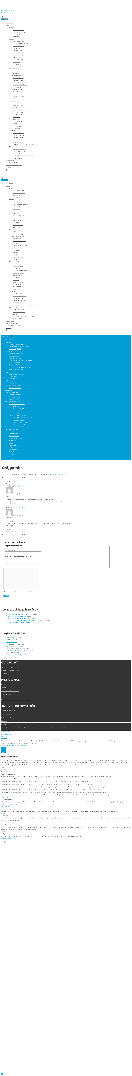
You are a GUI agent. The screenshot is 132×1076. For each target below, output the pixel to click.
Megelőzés (13, 146)
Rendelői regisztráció (7, 717)
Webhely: (8, 562)
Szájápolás (17, 153)
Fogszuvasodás (18, 96)
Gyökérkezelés (18, 64)
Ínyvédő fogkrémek (15, 362)
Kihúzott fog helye (23, 614)
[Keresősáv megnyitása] (2, 15)
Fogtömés (16, 62)
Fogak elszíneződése (20, 85)
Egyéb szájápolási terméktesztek (24, 144)
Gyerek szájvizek (18, 427)
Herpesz (15, 103)
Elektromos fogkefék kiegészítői (19, 347)
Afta (14, 71)
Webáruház (10, 160)
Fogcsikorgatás (18, 87)
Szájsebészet (17, 66)
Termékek (4, 684)
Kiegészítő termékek (12, 429)
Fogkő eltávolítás (19, 55)
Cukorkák (12, 431)
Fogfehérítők (13, 434)
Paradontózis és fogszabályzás (27, 620)
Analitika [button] (3, 813)
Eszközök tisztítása (15, 388)
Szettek (11, 456)
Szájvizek (8, 390)
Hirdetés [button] (3, 822)
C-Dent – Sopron (11, 642)
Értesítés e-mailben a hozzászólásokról (18, 592)
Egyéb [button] (3, 832)
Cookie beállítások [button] (7, 745)
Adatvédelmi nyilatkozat (8, 710)
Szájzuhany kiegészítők (16, 385)
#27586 (19, 486)
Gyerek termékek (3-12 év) (17, 415)
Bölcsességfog (18, 78)
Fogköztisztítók (10, 372)
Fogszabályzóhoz (15, 395)
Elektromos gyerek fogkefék (22, 417)
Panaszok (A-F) (14, 69)
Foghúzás (16, 53)
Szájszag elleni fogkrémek (17, 365)
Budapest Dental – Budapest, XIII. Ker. (18, 655)
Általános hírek (18, 30)
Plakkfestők (13, 449)
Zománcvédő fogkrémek (17, 369)
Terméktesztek (14, 130)
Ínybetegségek (18, 105)
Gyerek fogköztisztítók (20, 422)
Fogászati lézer (18, 46)
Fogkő (15, 94)
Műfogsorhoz (13, 399)
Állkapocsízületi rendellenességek (18, 74)
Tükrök (11, 459)
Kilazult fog (17, 107)
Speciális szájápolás (11, 392)
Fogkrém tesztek (18, 137)
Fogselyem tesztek (19, 140)
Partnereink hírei (19, 32)
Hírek (11, 27)
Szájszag (16, 119)
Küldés (6, 596)
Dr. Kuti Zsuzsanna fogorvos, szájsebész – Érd (20, 650)
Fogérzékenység (18, 89)
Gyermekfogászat (19, 149)
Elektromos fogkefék (16, 344)
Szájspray (12, 454)
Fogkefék (8, 342)
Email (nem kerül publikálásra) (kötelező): (18, 556)
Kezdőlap (9, 23)
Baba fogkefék (18, 406)
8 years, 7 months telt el (55, 474)
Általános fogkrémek (16, 353)
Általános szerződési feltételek (10, 691)
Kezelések (12, 39)
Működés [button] (4, 769)
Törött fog (17, 126)
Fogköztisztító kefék (16, 374)
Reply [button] (24, 486)
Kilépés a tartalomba (7, 10)
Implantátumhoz (14, 397)
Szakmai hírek (17, 34)
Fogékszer (16, 48)
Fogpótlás (16, 57)
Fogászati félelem (19, 151)
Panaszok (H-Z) (14, 101)
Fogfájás (16, 91)
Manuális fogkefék (15, 349)
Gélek (11, 443)
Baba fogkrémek (18, 408)
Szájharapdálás (18, 114)
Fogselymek (13, 379)
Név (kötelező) (10, 550)
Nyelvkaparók (13, 445)
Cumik (15, 411)
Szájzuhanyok (10, 381)
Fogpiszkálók (13, 376)
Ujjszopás (16, 128)
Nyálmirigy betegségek (20, 110)
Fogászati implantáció (20, 43)
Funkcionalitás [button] (5, 797)
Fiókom (8, 167)
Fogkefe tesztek (18, 133)
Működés (6, 772)
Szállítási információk (7, 694)
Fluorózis (16, 82)
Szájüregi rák (17, 123)
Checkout (4, 738)
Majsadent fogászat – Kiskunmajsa (16, 646)
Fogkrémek (9, 351)
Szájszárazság (18, 121)
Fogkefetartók (14, 436)
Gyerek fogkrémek (19, 424)
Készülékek (13, 383)
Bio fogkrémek (14, 356)
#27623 (19, 507)
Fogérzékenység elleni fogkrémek (20, 360)
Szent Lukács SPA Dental (14, 637)
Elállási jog (4, 698)
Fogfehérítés (17, 50)
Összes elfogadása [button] (19, 745)
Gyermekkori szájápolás (13, 401)
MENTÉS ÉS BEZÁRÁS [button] (8, 838)
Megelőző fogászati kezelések (23, 156)
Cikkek (8, 25)
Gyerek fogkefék (18, 420)
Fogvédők (12, 440)
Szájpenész (16, 117)
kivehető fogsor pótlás (24, 622)
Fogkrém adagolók (15, 438)
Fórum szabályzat (6, 714)
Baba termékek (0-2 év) (17, 404)
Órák (10, 447)
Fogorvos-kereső (12, 162)
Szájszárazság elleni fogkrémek (19, 367)
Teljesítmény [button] (5, 806)
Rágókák (16, 413)
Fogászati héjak (18, 41)
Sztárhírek (16, 36)
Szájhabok (12, 452)
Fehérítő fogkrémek (15, 358)
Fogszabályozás (18, 59)
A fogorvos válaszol (14, 165)
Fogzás (15, 98)
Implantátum (21, 618)
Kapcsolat (4, 721)
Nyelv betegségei (18, 112)
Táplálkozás (17, 158)
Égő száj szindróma (19, 80)
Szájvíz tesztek (18, 142)
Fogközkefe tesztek (19, 135)
